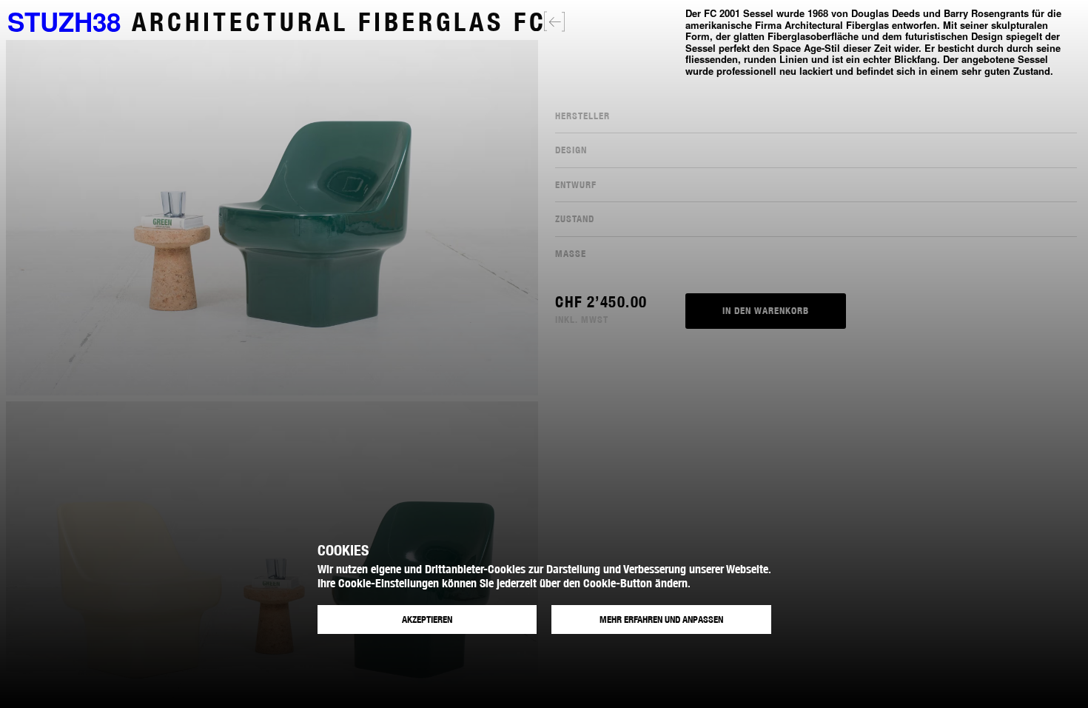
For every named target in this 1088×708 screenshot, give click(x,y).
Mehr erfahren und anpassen (661, 619)
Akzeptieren (427, 619)
